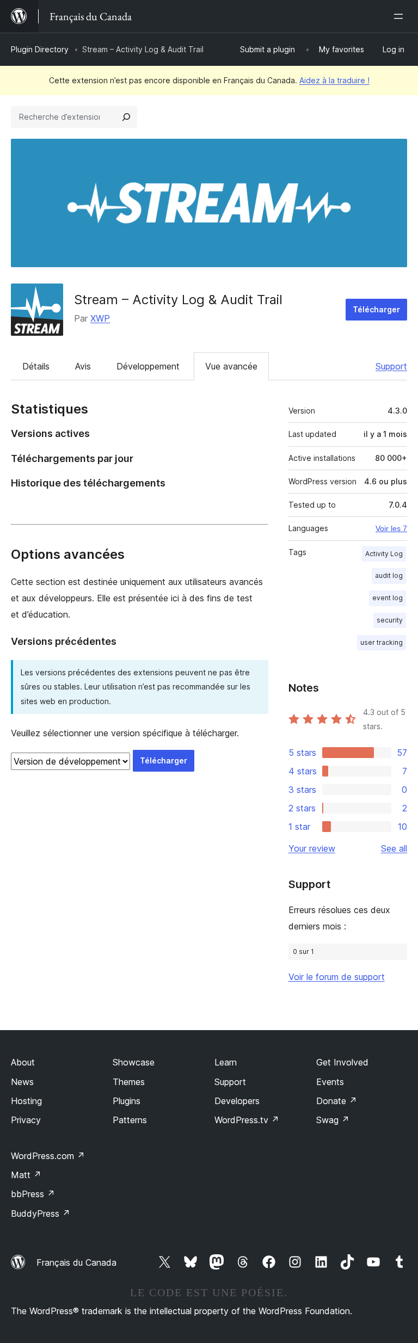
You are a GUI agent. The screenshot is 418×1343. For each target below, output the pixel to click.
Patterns (130, 1119)
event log (387, 598)
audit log (389, 575)
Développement (148, 366)
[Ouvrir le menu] (400, 16)
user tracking (381, 642)
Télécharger (376, 309)
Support (391, 366)
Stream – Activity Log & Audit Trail (178, 299)
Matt (26, 1174)
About (23, 1062)
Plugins (126, 1100)
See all (394, 848)
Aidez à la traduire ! (334, 80)
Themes (129, 1081)
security (390, 620)
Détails (36, 366)
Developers (237, 1100)
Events (330, 1081)
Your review (311, 848)
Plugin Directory (40, 49)
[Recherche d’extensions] (126, 117)
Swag (332, 1119)
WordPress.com (48, 1155)
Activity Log (384, 554)
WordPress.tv (246, 1119)
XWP (100, 318)
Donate (336, 1100)
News (22, 1081)
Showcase (134, 1062)
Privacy (26, 1119)
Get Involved (342, 1062)
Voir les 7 (391, 528)
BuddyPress (40, 1213)
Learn (225, 1062)
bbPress (33, 1193)
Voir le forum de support (336, 976)
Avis (83, 366)
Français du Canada (76, 1262)
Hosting (26, 1100)
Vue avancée (231, 366)
